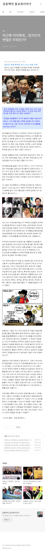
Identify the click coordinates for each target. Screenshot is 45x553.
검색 (36, 4)
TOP (40, 546)
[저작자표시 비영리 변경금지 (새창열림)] (25, 427)
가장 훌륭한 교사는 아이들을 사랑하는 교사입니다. (16, 515)
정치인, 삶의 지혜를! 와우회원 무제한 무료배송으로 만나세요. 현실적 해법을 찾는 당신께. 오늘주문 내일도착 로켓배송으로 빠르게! (22, 68)
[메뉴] (40, 4)
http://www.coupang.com (13, 61)
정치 (5, 436)
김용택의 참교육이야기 (17, 4)
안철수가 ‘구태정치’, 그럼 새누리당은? (16, 440)
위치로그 (32, 12)
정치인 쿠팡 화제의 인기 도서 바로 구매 (21, 65)
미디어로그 (20, 12)
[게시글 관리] (11, 427)
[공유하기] (8, 427)
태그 (10, 12)
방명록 (42, 12)
